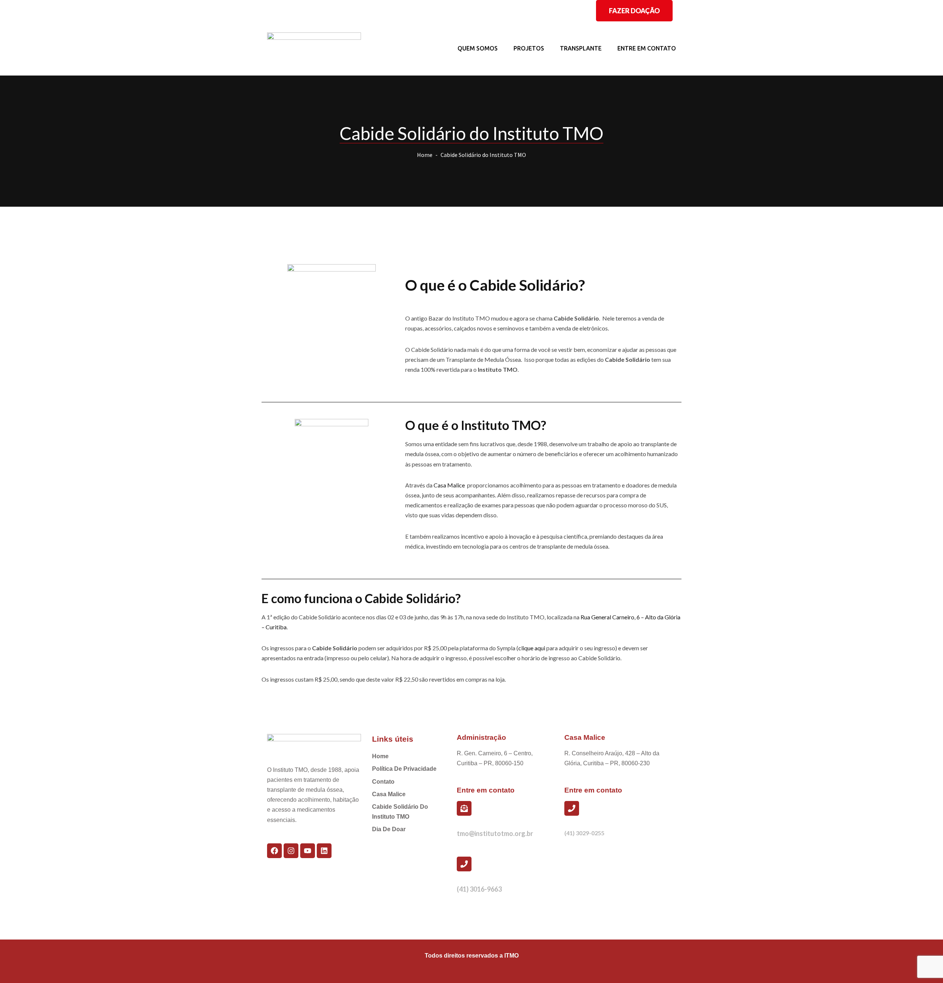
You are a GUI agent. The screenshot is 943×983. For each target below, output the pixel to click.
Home (424, 154)
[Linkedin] (324, 850)
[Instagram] (291, 850)
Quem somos (478, 48)
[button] (634, 10)
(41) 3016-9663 (479, 889)
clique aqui (531, 647)
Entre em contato (646, 48)
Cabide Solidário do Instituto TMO (400, 812)
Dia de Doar (389, 829)
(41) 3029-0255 (584, 832)
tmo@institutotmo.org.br (495, 833)
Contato (383, 782)
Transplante (581, 48)
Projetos (528, 48)
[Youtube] (307, 850)
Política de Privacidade (404, 769)
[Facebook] (274, 850)
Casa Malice (449, 485)
